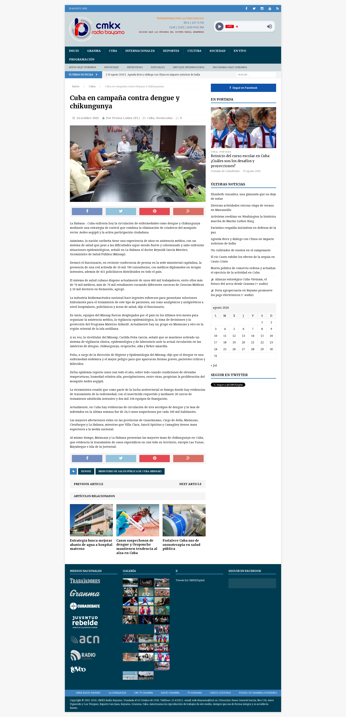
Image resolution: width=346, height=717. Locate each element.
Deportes (171, 50)
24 (215, 349)
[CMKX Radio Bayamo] (99, 29)
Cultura (194, 50)
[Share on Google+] (188, 211)
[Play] (219, 26)
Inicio (74, 50)
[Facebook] (246, 8)
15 (262, 335)
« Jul (214, 365)
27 (243, 349)
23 (271, 342)
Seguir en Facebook (243, 88)
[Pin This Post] (154, 211)
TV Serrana (194, 693)
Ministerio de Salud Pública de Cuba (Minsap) (130, 471)
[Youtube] (269, 8)
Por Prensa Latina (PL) (123, 118)
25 (224, 349)
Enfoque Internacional (189, 67)
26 (234, 349)
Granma (94, 50)
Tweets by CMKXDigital (190, 580)
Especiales (158, 67)
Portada (226, 152)
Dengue (86, 471)
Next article (190, 484)
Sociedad (217, 50)
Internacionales (140, 50)
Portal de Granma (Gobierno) (258, 693)
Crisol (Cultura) (220, 693)
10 (215, 335)
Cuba (113, 50)
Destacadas (164, 118)
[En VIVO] (277, 8)
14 (252, 335)
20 (243, 342)
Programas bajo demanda (230, 67)
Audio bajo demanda (82, 67)
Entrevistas (135, 67)
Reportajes (111, 67)
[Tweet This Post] (121, 211)
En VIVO (240, 50)
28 (252, 349)
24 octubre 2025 (87, 118)
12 (234, 335)
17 (215, 342)
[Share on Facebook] (87, 211)
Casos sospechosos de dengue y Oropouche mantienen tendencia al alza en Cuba (136, 546)
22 (262, 342)
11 (224, 335)
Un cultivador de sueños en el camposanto (241, 250)
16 (271, 335)
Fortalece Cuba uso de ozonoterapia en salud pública (181, 544)
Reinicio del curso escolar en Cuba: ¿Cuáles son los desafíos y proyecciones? (240, 161)
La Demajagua (117, 693)
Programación (81, 59)
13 (243, 335)
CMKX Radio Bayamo (88, 693)
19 (234, 342)
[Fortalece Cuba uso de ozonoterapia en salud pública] (184, 534)
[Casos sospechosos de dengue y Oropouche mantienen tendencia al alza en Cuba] (137, 534)
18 (224, 342)
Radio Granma (170, 693)
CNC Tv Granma (143, 693)
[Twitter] (254, 8)
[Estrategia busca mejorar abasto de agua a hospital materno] (91, 534)
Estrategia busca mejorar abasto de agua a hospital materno (91, 544)
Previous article (88, 484)
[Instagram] (262, 8)
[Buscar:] (256, 74)
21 (252, 342)
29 (262, 349)
